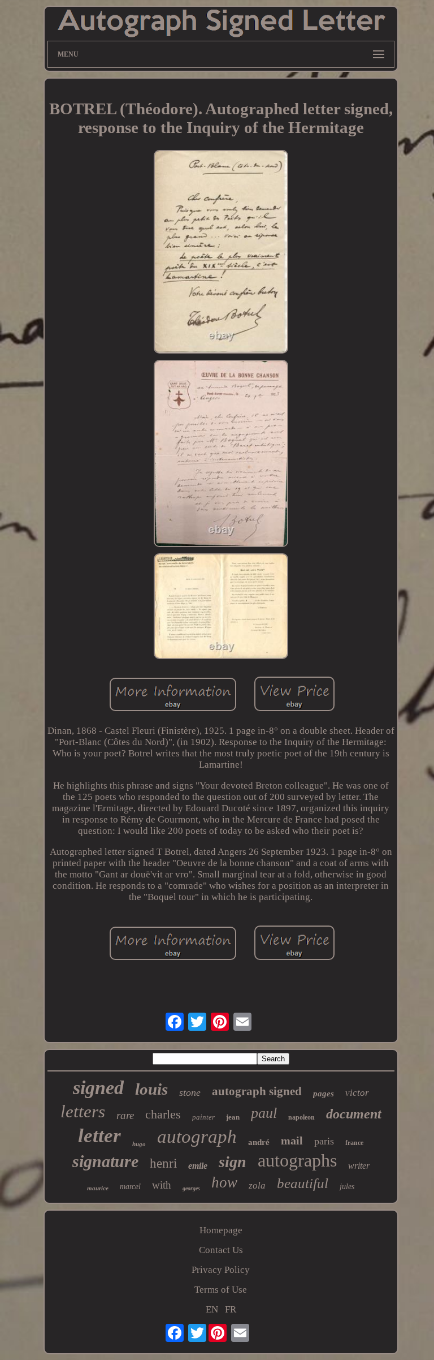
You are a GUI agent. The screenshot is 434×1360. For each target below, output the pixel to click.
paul (264, 1113)
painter (203, 1117)
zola (257, 1185)
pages (323, 1093)
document (353, 1114)
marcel (130, 1186)
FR (230, 1309)
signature (105, 1161)
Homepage (220, 1230)
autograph (197, 1136)
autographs (297, 1160)
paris (324, 1141)
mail (292, 1140)
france (354, 1143)
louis (151, 1089)
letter (99, 1136)
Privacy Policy (221, 1269)
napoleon (301, 1117)
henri (163, 1163)
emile (197, 1165)
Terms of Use (220, 1289)
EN (212, 1309)
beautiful (302, 1183)
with (161, 1185)
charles (163, 1114)
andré (259, 1142)
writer (359, 1165)
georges (191, 1188)
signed (98, 1087)
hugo (139, 1143)
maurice (97, 1188)
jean (233, 1117)
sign (232, 1161)
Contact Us (221, 1250)
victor (357, 1092)
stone (190, 1092)
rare (125, 1115)
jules (347, 1186)
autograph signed (257, 1091)
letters (82, 1111)
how (224, 1182)
